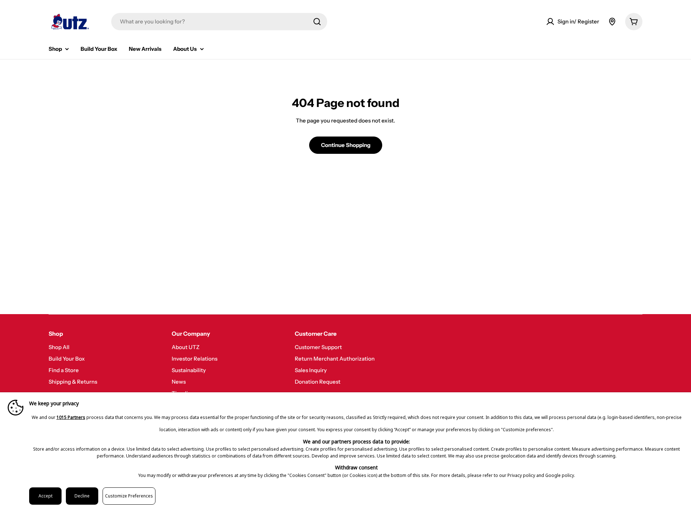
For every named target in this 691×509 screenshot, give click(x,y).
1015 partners (71, 417)
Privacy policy (521, 475)
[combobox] (219, 21)
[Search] (317, 21)
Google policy (559, 475)
